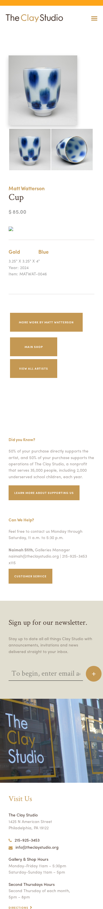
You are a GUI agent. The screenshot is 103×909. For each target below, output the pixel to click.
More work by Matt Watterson (46, 322)
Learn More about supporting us (44, 493)
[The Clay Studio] (33, 18)
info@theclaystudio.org (37, 847)
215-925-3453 (27, 840)
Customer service (30, 576)
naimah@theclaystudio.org (34, 556)
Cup (2, 32)
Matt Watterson (27, 188)
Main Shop (34, 347)
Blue (43, 251)
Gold (14, 251)
